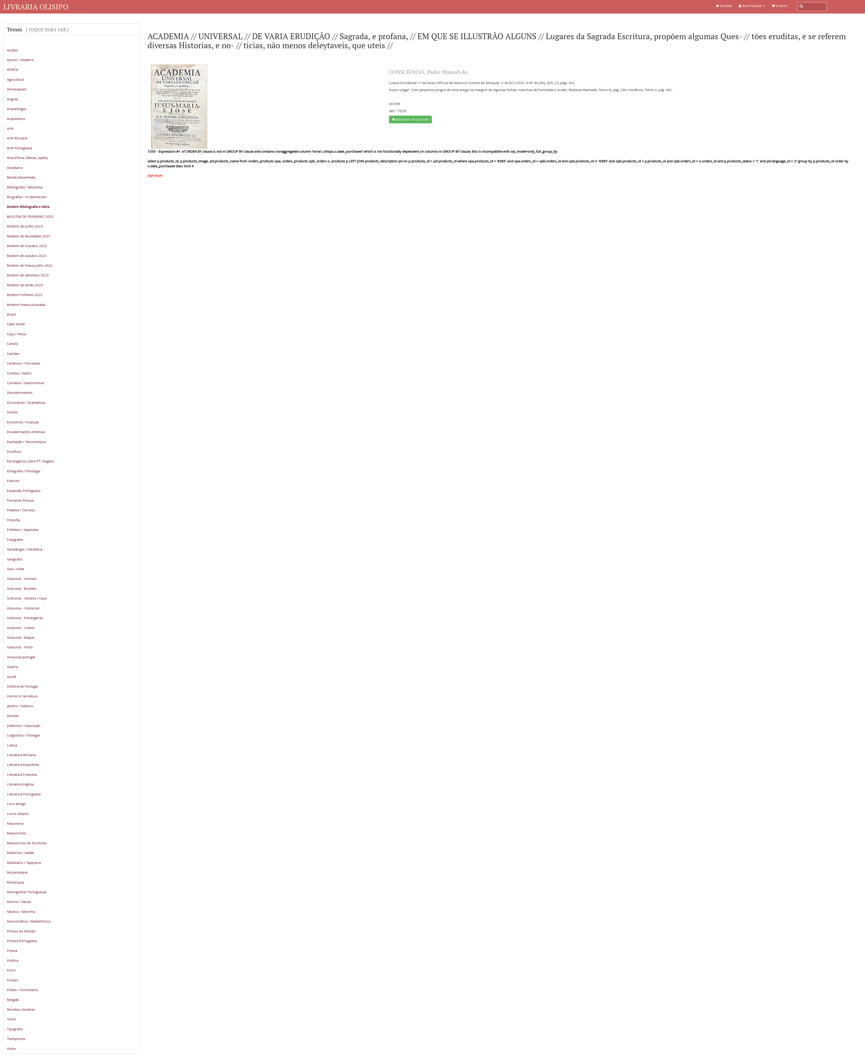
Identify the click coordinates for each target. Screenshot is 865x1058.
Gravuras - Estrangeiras (25, 617)
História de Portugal (22, 686)
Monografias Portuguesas (27, 892)
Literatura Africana (21, 755)
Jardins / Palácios (20, 706)
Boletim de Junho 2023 (25, 226)
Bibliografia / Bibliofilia (25, 187)
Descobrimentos (19, 392)
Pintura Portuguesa (22, 941)
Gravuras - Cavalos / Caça (26, 598)
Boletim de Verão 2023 (25, 285)
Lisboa (12, 745)
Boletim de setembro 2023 (28, 275)
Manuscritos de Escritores (27, 843)
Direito (12, 412)
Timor (11, 1019)
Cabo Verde (16, 324)
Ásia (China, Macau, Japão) (27, 157)
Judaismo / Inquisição (23, 725)
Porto (11, 970)
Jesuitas (13, 715)
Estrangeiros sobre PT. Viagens (30, 461)
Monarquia (15, 882)
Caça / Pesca (16, 334)
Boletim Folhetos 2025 (24, 294)
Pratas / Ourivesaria (22, 989)
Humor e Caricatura (22, 696)
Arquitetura (16, 118)
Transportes (16, 1038)
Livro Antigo (16, 803)
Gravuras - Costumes (23, 608)
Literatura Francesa (22, 774)
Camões (13, 353)
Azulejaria (14, 167)
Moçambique (17, 872)
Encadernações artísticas (26, 431)
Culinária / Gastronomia (25, 383)
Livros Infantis (18, 813)
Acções (12, 50)
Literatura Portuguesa (24, 794)
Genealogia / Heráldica (24, 549)
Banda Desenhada (21, 177)
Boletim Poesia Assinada (26, 304)
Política (12, 960)
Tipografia (15, 1029)
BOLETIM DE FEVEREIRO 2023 (30, 216)
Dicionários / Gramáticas (26, 402)
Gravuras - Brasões (21, 588)
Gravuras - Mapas (20, 637)
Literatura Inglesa (20, 784)
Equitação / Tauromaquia (26, 441)
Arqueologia (16, 108)
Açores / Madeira (20, 59)
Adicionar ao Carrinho (412, 119)
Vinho (11, 1048)
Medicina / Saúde (20, 852)
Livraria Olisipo (35, 6)
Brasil (11, 314)
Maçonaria (15, 823)
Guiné (11, 676)
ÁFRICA (12, 69)
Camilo (12, 343)
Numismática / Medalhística (28, 921)
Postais (12, 980)
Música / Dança (19, 901)
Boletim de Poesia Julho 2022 (30, 265)
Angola (12, 99)
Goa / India (15, 569)
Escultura (14, 451)
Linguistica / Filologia (23, 735)
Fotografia (15, 539)
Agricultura (15, 79)
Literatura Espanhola (23, 764)
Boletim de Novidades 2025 (28, 236)
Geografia (14, 559)
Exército (13, 480)
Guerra (12, 666)
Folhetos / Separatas (23, 529)
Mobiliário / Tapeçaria (24, 862)
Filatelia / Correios (21, 510)
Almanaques (16, 89)
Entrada (725, 5)
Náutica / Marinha (21, 911)
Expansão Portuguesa (23, 490)
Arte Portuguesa (19, 148)
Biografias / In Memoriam (27, 197)
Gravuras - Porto (20, 647)
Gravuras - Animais (22, 578)
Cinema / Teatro (19, 373)
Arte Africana (17, 138)
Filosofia (13, 520)
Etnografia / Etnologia (23, 471)
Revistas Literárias (21, 1009)
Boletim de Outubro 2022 (27, 245)
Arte (10, 128)
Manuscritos (16, 833)
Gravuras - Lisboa (20, 627)
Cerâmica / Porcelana (23, 363)
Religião (13, 999)
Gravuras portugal (21, 657)
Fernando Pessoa (20, 500)
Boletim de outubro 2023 (26, 255)
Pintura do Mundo (21, 931)
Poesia (12, 950)
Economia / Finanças (23, 422)
